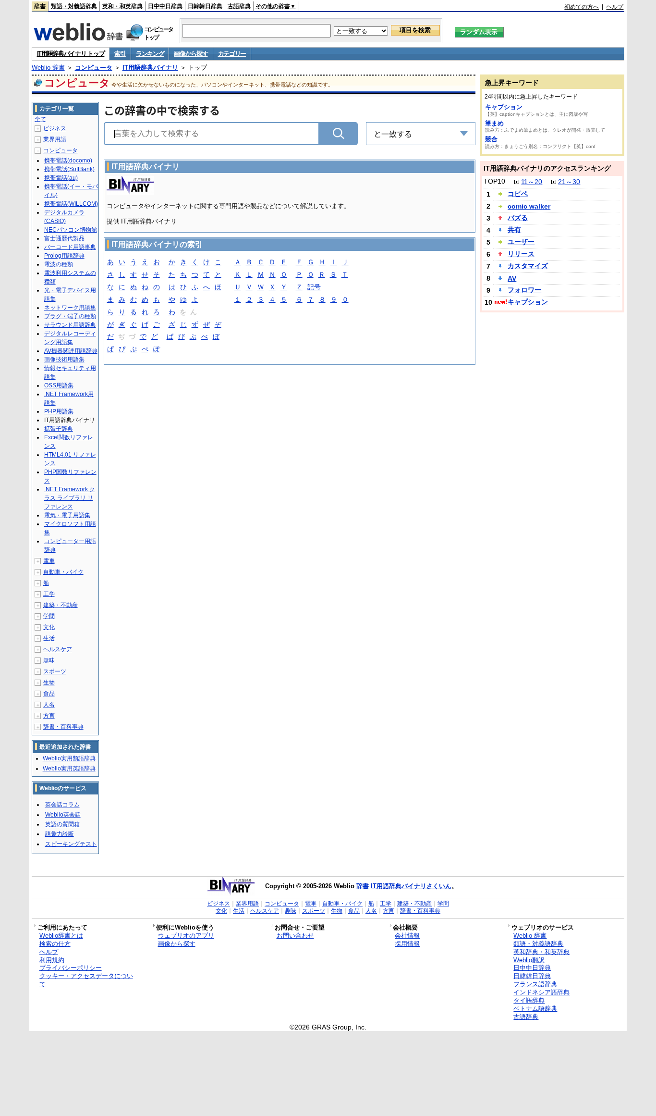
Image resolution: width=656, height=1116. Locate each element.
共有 (514, 230)
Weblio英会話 (63, 814)
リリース (521, 254)
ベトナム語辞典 (535, 1008)
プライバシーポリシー (70, 967)
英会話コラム (62, 804)
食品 (49, 693)
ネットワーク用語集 (70, 307)
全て (40, 119)
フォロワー (524, 290)
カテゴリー (232, 53)
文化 (49, 627)
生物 (49, 682)
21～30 (569, 182)
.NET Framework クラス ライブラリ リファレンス (69, 498)
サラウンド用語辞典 (70, 325)
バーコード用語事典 (70, 247)
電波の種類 (58, 264)
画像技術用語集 (64, 359)
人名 (49, 704)
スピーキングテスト (71, 844)
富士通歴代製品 (64, 238)
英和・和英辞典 (122, 6)
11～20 (531, 182)
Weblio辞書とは (61, 935)
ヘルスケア (57, 649)
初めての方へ (581, 6)
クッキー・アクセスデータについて (86, 980)
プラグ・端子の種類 (70, 316)
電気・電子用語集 (67, 515)
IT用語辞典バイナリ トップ (71, 53)
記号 (314, 287)
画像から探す (190, 53)
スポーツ (54, 671)
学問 (49, 616)
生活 (49, 638)
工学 (49, 594)
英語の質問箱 (62, 824)
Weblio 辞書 (48, 67)
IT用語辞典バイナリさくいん (411, 886)
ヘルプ (614, 6)
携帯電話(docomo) (68, 160)
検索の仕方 (55, 943)
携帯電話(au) (61, 177)
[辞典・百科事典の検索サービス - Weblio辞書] (78, 38)
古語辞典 (239, 6)
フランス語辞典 (535, 984)
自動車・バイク (63, 572)
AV (512, 278)
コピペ (518, 194)
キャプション (503, 107)
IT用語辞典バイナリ (150, 67)
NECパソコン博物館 (70, 229)
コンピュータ (93, 67)
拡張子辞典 (58, 428)
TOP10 (494, 181)
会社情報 (407, 935)
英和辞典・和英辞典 (541, 951)
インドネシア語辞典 (541, 992)
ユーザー (521, 242)
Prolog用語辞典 (64, 255)
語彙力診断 (59, 834)
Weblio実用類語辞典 (69, 758)
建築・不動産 (60, 605)
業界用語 (54, 139)
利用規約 (51, 960)
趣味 (49, 660)
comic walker (529, 206)
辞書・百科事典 (63, 726)
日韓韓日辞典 (205, 6)
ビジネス (54, 128)
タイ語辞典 (529, 1000)
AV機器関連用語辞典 (70, 350)
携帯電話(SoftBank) (69, 169)
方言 (49, 715)
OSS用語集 (58, 385)
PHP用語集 (58, 411)
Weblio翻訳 (529, 960)
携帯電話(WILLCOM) (71, 203)
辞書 (40, 6)
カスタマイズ (528, 266)
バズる (518, 218)
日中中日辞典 (165, 6)
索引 (119, 53)
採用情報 (407, 943)
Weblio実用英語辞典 (69, 768)
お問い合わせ (295, 935)
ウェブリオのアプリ (186, 935)
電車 (49, 561)
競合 (491, 139)
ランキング (150, 53)
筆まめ (494, 123)
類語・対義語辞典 (74, 6)
